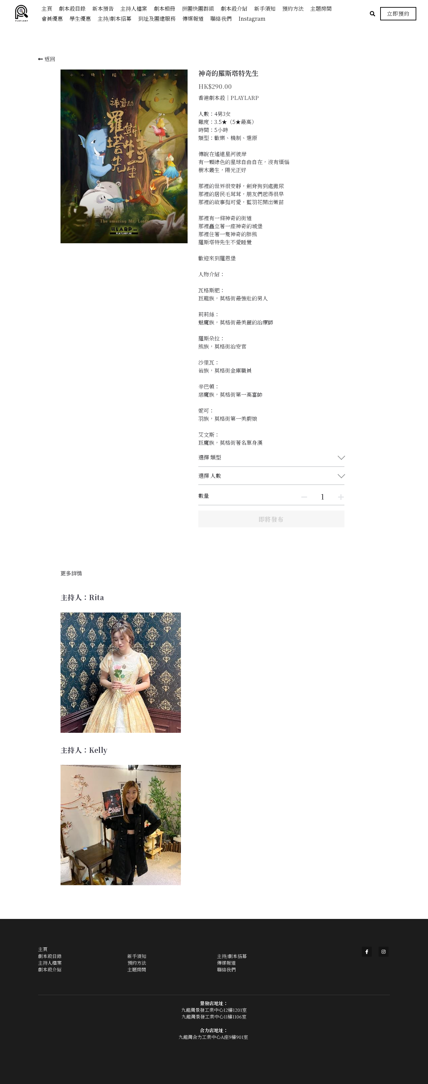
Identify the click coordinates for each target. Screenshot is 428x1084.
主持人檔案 (50, 962)
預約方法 (136, 962)
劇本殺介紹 (50, 969)
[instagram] (384, 952)
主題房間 (136, 969)
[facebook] (367, 952)
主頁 (42, 949)
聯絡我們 (226, 969)
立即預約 (398, 13)
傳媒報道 (226, 962)
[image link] (25, 13)
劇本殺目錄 (50, 956)
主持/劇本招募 (232, 956)
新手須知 (136, 956)
